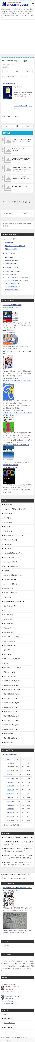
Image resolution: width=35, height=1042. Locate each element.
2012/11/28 (10, 816)
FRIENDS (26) (8, 513)
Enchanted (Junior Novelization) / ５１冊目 (21, 149)
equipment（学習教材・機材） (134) (15, 509)
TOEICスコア (13, 1003)
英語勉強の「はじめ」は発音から (15, 246)
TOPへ (26, 1040)
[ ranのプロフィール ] (12, 986)
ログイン (6, 1014)
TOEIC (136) (8, 548)
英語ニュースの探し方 (12, 274)
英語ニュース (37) (9, 672)
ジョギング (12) (8, 588)
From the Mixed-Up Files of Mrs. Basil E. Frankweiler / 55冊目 (21, 159)
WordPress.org (8, 1027)
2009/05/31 (10, 805)
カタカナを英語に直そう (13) (13, 575)
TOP (17, 874)
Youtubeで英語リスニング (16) (13, 553)
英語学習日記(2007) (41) (11, 685)
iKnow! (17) (7, 518)
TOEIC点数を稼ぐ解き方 (12, 286)
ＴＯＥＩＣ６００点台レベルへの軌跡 (16, 277)
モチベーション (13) (10, 606)
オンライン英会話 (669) (11, 566)
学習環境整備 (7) (9, 632)
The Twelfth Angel (9, 83)
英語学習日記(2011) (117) (11, 703)
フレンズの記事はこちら (10, 378)
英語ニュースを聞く (11, 249)
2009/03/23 (10, 801)
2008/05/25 (10, 793)
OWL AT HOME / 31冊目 (9, 202)
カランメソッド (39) (10, 579)
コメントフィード (9, 1023)
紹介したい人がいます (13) (12, 658)
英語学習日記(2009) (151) (12, 694)
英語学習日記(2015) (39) (11, 720)
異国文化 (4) (7, 654)
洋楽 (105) (7, 650)
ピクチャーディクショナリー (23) (14, 601)
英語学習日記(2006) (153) (12, 681)
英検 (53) (6, 663)
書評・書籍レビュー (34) (11, 636)
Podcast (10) (8, 544)
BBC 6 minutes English (12, 260)
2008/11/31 (10, 797)
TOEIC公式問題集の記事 (10, 465)
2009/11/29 (10, 813)
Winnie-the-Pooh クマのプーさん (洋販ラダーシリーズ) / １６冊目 (21, 140)
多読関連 (5, 67)
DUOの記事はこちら (9, 330)
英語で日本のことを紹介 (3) (12, 667)
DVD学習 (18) (8, 504)
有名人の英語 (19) (9, 641)
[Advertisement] (17, 37)
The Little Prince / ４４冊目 (20, 186)
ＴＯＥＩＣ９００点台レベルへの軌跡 (16, 280)
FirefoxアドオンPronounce (13, 271)
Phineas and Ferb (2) (10, 540)
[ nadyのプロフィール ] (12, 996)
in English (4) (8, 522)
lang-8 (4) (7, 526)
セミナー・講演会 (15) (11, 592)
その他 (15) (7, 597)
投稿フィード (8, 1018)
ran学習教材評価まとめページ (12, 307)
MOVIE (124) (8, 531)
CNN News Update (11, 263)
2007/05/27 (10, 790)
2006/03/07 (10, 774)
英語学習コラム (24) (10, 676)
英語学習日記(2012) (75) (11, 707)
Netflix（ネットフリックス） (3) (13, 535)
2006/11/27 (10, 786)
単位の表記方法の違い (12, 290)
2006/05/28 (10, 778)
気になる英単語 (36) (10, 645)
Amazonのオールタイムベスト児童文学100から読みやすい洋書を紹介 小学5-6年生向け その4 (22, 169)
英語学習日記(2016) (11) (11, 725)
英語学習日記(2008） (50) (12, 689)
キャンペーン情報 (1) (10, 584)
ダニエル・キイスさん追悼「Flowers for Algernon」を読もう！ (21, 178)
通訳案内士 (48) (8, 742)
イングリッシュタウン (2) (11, 557)
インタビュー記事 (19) (11, 562)
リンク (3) (7, 610)
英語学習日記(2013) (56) (11, 711)
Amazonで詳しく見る (20, 106)
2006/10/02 (10, 782)
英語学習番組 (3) (9, 733)
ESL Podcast (9, 257)
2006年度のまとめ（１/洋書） (26, 202)
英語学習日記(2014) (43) (11, 716)
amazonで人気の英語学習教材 (12, 305)
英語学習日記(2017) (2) (11, 729)
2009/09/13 (10, 809)
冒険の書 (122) (8, 614)
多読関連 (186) (8, 619)
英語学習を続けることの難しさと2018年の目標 (18, 837)
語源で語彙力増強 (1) (10, 738)
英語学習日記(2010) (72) (11, 698)
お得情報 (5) (7, 570)
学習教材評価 (9, 243)
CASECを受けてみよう (12, 283)
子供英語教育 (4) (9, 623)
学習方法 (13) (8, 628)
